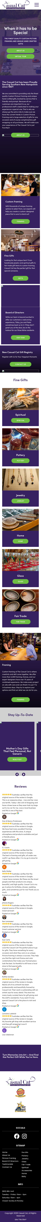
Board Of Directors (10, 1161)
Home (4, 1152)
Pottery (25, 1156)
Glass (24, 1161)
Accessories (27, 1170)
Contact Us (7, 1167)
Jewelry (25, 1158)
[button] (17, 774)
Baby (24, 1176)
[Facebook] (16, 1136)
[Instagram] (24, 1136)
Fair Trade (26, 1164)
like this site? (20, 1219)
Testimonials (7, 1164)
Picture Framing (9, 1158)
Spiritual (25, 1167)
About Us (6, 1155)
